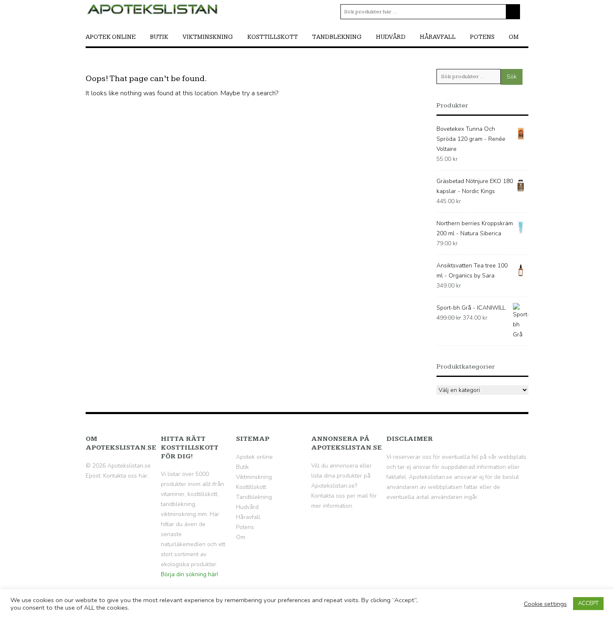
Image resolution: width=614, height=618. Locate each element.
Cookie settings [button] (545, 604)
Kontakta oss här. (126, 476)
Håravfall (438, 37)
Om (514, 37)
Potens (482, 37)
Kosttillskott (272, 37)
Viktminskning (208, 37)
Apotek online (111, 37)
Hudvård (391, 37)
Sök (512, 77)
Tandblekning (337, 37)
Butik (159, 37)
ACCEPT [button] (588, 603)
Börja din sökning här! (189, 574)
